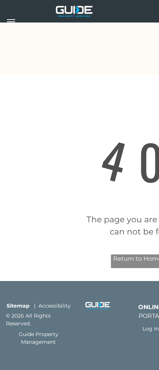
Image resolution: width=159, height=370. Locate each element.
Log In (150, 328)
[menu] (11, 21)
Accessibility (54, 305)
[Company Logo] (74, 10)
